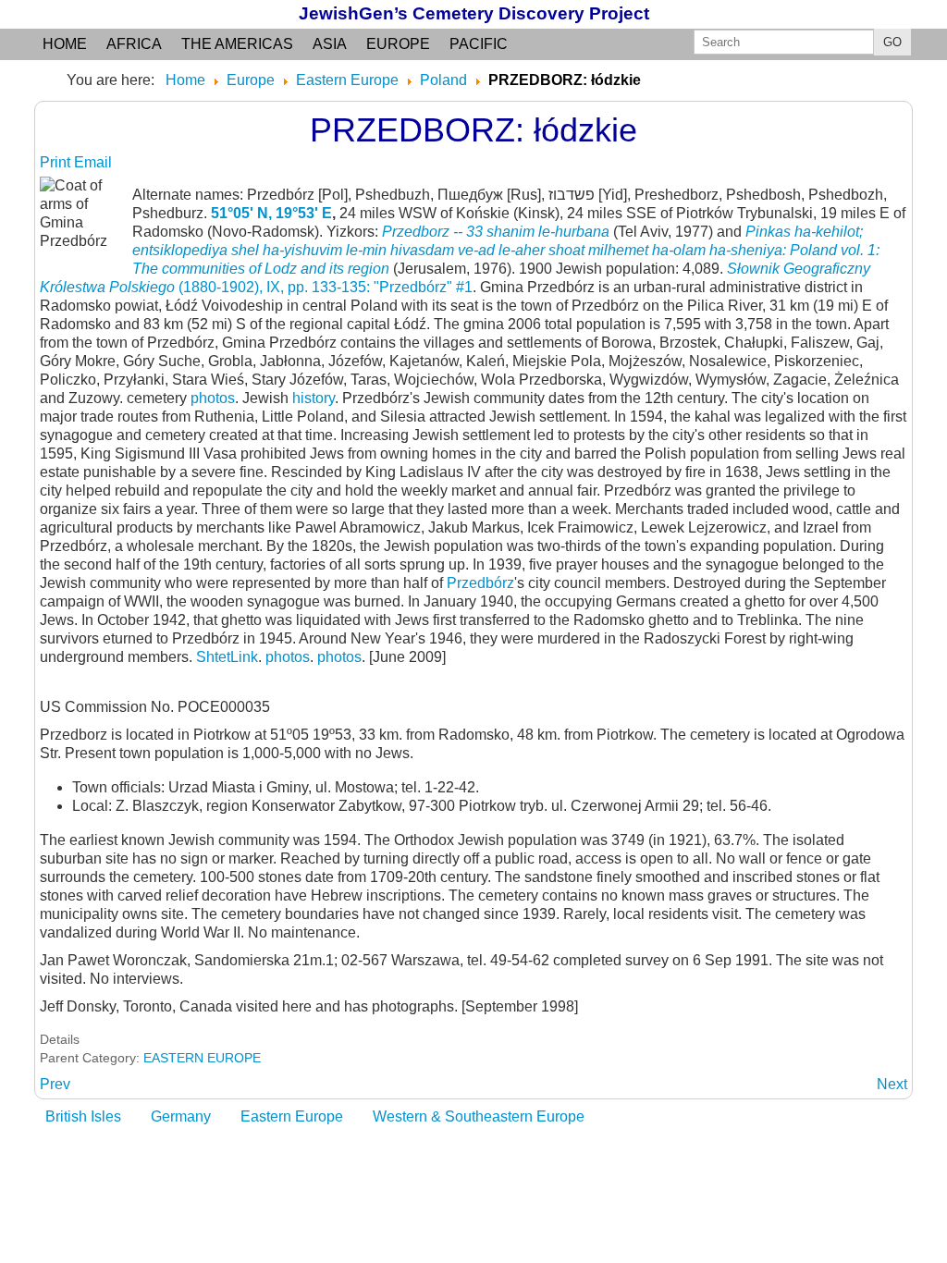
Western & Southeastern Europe (478, 1116)
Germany (181, 1116)
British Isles (83, 1116)
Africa (134, 44)
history (313, 398)
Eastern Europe (291, 1116)
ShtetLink (227, 657)
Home (65, 44)
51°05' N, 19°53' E (271, 213)
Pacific (478, 44)
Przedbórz (480, 583)
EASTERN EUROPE (202, 1057)
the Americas (237, 44)
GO (892, 42)
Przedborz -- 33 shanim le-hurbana (495, 231)
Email (93, 162)
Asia (330, 44)
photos (213, 398)
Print (57, 162)
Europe (398, 44)
